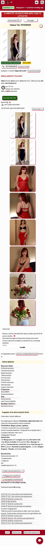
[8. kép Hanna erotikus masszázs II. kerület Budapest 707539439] (22, 312)
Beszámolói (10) (13, 20)
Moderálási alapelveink (31, 532)
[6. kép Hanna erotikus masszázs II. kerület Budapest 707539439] (22, 259)
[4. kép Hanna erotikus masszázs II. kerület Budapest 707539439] (22, 205)
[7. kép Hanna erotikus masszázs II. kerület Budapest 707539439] (22, 286)
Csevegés (30, 20)
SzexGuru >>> (8, 8)
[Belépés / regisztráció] (36, 2)
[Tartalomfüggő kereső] (42, 2)
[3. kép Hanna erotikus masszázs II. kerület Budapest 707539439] (22, 178)
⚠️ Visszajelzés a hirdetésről (12, 479)
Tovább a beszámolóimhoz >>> (12, 471)
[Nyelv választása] (11, 2)
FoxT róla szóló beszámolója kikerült (20, 494)
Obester (10, 506)
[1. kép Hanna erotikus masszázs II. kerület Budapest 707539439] (22, 125)
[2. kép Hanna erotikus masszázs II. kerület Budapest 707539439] (22, 152)
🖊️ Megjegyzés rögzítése (10, 476)
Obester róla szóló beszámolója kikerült (21, 518)
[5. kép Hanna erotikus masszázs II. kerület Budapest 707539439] (22, 232)
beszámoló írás (9, 98)
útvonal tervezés (33, 71)
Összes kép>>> (37, 109)
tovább (22, 347)
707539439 (10, 66)
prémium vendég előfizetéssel (26, 354)
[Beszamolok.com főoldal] (8, 2)
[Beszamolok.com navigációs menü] (2, 2)
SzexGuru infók (23, 67)
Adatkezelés (16, 532)
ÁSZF (7, 532)
